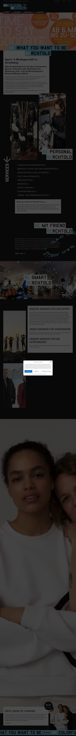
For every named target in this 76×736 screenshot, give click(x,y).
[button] (51, 362)
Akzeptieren (28, 371)
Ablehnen (37, 371)
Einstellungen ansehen (46, 371)
